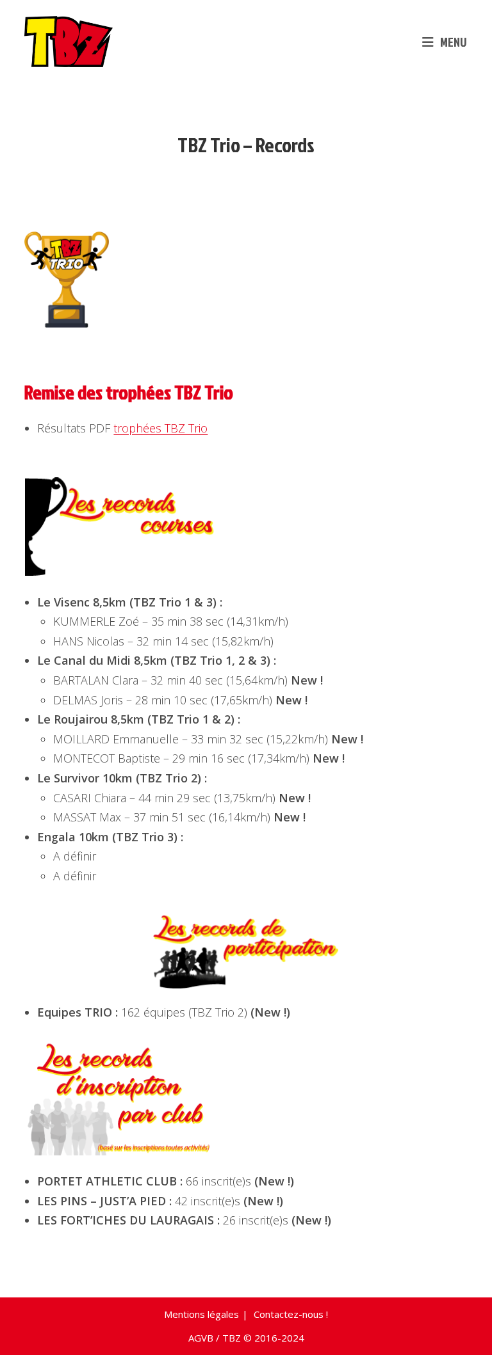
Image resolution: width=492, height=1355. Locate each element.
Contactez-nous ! (291, 1314)
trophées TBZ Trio (160, 428)
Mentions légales (201, 1314)
